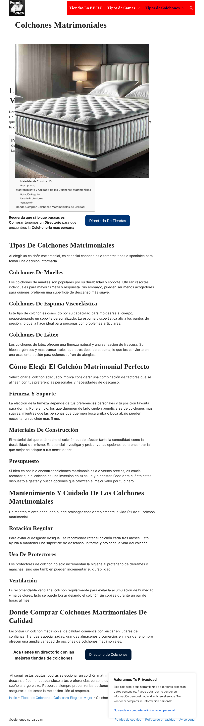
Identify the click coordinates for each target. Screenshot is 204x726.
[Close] (191, 676)
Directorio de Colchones (108, 655)
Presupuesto (27, 185)
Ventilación (26, 202)
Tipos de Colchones (162, 8)
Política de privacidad (160, 719)
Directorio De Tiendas (107, 221)
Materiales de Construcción (36, 181)
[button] (191, 8)
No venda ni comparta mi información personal (144, 710)
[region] (152, 695)
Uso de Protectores (31, 198)
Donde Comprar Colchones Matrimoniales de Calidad (50, 206)
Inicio (13, 698)
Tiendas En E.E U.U (85, 8)
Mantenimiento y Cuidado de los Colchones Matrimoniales (53, 189)
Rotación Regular (30, 194)
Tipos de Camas (121, 8)
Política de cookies (128, 719)
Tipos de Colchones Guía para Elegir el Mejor (56, 698)
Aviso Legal (187, 719)
